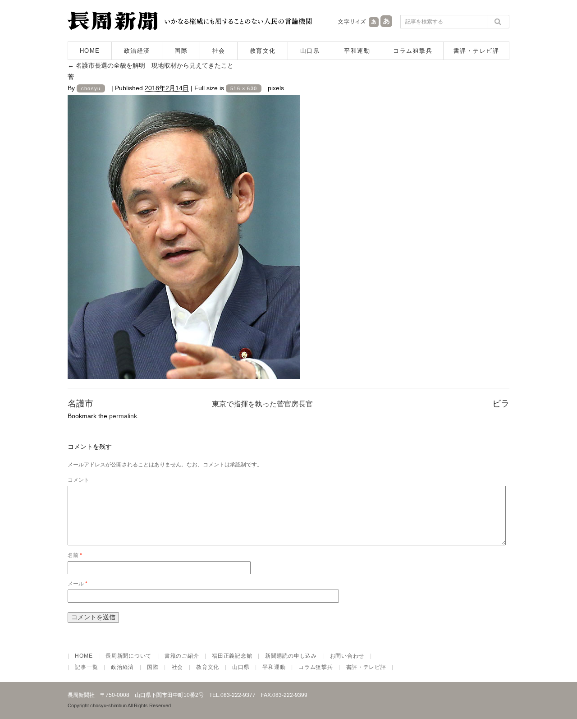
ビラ (500, 403)
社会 (218, 50)
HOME (90, 50)
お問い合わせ (347, 656)
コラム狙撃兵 (412, 50)
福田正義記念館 (232, 656)
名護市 (80, 403)
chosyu (91, 88)
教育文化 (263, 50)
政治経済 (137, 50)
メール (77, 584)
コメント (78, 480)
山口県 (310, 50)
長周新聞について (128, 656)
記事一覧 (86, 667)
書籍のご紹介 (182, 656)
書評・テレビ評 (476, 50)
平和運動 (357, 50)
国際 (181, 50)
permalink (123, 415)
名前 (75, 555)
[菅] (184, 371)
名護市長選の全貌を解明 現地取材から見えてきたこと (151, 65)
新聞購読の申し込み (290, 656)
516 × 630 (243, 88)
